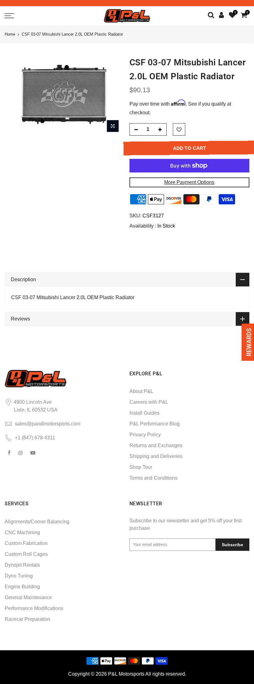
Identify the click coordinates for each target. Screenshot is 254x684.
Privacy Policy (145, 434)
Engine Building (22, 586)
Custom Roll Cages (26, 554)
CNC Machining (22, 532)
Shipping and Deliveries (155, 456)
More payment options (189, 182)
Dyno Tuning (19, 575)
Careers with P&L (148, 402)
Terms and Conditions (153, 478)
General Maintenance (28, 597)
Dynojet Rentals (22, 565)
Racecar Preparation (27, 619)
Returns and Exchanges (155, 445)
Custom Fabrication (26, 543)
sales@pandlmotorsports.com (47, 423)
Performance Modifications (34, 608)
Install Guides (144, 413)
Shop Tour (140, 467)
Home (10, 34)
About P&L (141, 391)
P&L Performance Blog (154, 423)
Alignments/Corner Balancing (37, 521)
